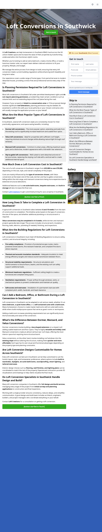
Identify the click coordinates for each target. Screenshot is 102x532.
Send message (83, 92)
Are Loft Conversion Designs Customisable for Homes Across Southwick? (81, 151)
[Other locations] (92, 4)
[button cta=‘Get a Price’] (34, 197)
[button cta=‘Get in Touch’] (34, 406)
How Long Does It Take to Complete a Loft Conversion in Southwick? (83, 122)
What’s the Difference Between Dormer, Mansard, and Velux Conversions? (81, 143)
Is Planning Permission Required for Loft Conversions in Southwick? (83, 105)
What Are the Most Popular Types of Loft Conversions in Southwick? (83, 111)
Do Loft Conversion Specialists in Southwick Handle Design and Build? (83, 158)
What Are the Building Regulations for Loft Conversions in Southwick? (83, 128)
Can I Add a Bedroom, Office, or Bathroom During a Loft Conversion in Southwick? (82, 135)
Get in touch (51, 32)
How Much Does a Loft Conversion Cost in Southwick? (82, 117)
